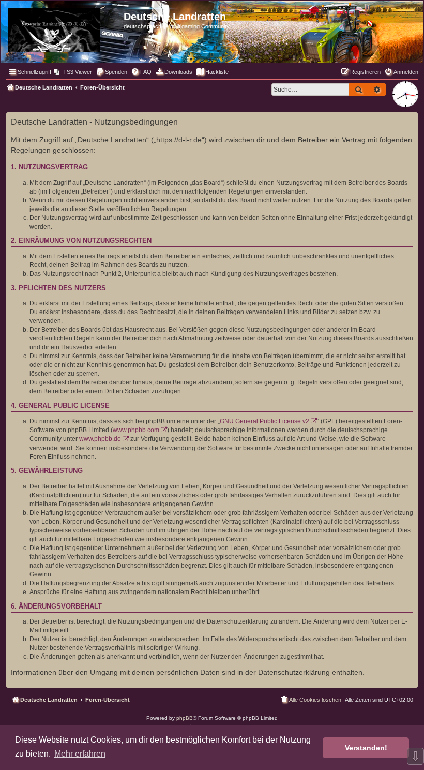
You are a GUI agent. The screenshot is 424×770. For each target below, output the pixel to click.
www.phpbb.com (136, 430)
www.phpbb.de (100, 438)
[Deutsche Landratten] (63, 28)
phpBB (184, 718)
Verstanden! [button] (366, 748)
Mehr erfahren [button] (79, 753)
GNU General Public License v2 (264, 421)
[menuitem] (73, 72)
